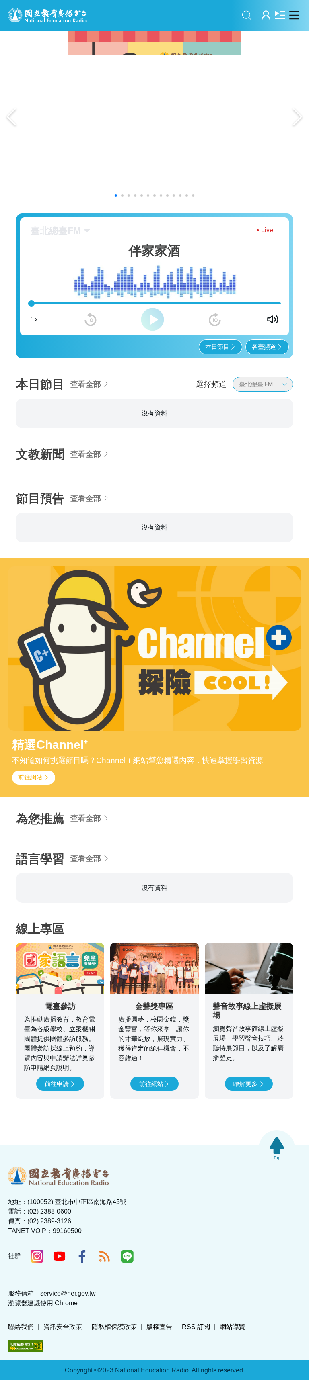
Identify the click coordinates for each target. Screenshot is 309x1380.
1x (34, 319)
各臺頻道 (264, 346)
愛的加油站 (136, 423)
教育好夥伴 (231, 423)
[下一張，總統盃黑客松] (297, 117)
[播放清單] (280, 15)
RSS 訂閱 (196, 1369)
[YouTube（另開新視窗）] (59, 1299)
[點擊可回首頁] (47, 15)
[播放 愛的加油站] (185, 471)
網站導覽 (232, 1369)
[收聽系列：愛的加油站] (154, 456)
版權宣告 (159, 1369)
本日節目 (217, 346)
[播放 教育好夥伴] (280, 471)
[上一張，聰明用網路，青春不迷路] (11, 117)
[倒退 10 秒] (90, 319)
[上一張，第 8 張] (7, 441)
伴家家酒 (37, 423)
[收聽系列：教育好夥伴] (249, 456)
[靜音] (273, 319)
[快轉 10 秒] (215, 319)
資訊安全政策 (62, 1369)
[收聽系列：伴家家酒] (60, 456)
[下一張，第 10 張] (302, 441)
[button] (115, 195)
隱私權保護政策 (114, 1369)
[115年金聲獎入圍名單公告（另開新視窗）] (154, 117)
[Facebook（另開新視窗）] (82, 1298)
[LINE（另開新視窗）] (127, 1298)
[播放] (152, 319)
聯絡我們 (21, 1369)
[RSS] (104, 1298)
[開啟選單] (294, 15)
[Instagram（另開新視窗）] (37, 1298)
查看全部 (85, 384)
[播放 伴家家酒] (91, 471)
